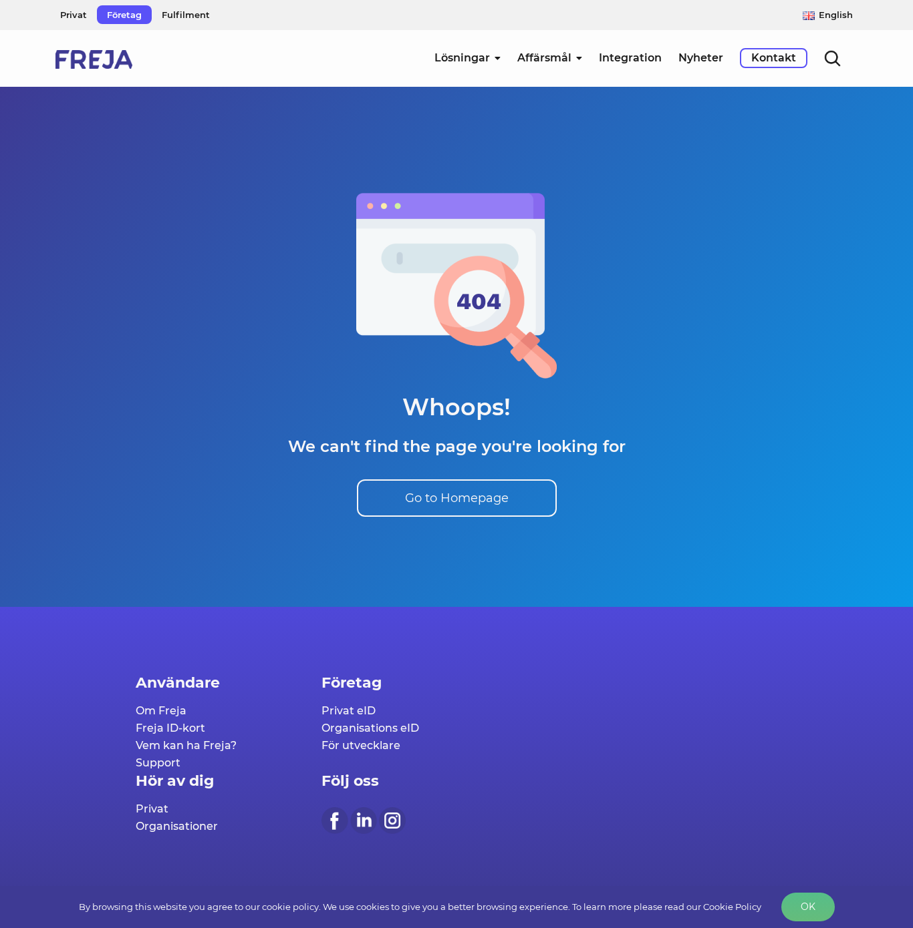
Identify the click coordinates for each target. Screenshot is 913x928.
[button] (832, 58)
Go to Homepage (457, 498)
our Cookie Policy (723, 906)
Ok (808, 907)
